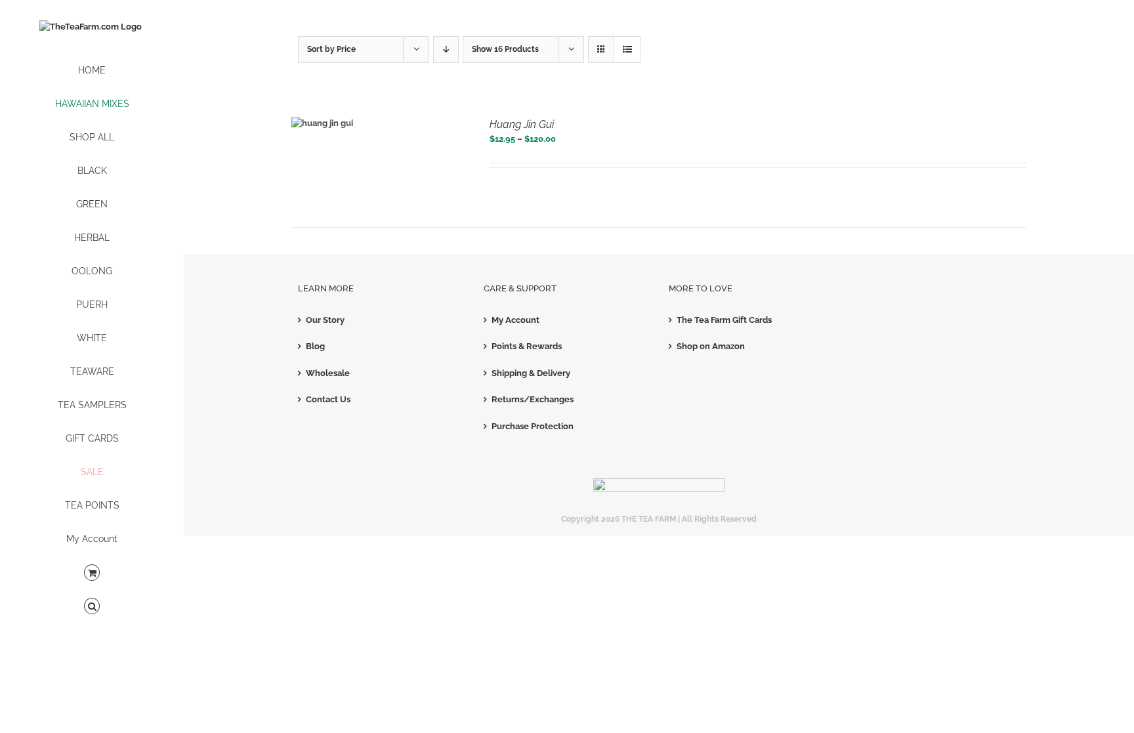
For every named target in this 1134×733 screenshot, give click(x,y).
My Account (515, 320)
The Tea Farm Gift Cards (724, 320)
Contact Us (328, 399)
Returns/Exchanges (533, 399)
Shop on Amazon (711, 346)
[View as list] (627, 49)
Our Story (325, 320)
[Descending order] (446, 49)
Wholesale (328, 373)
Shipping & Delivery (531, 373)
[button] (92, 606)
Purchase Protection (533, 426)
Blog (315, 346)
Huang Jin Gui (522, 124)
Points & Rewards (527, 346)
